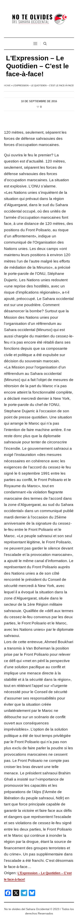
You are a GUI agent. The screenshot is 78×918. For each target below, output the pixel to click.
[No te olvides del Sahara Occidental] (39, 19)
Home (7, 85)
